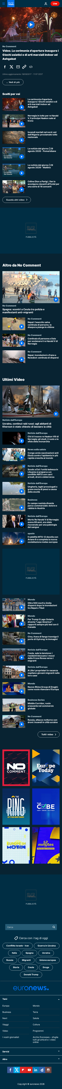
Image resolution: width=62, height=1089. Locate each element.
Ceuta (31, 967)
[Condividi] (18, 66)
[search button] (54, 927)
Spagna (29, 953)
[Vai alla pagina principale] (10, 3)
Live (55, 3)
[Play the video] (31, 24)
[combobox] (31, 927)
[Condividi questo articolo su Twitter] (11, 66)
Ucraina (46, 953)
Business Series (36, 700)
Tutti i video (47, 734)
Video (5, 1031)
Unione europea (47, 960)
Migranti (26, 960)
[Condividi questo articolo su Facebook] (4, 66)
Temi (4, 999)
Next (4, 1018)
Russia (9, 960)
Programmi (38, 1031)
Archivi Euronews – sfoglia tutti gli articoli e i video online (45, 1039)
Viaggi (5, 1024)
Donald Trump (31, 974)
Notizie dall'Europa (12, 420)
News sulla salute (37, 449)
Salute (36, 1018)
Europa (5, 1005)
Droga (46, 967)
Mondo (31, 599)
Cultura (36, 1024)
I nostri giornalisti (10, 1037)
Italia (14, 953)
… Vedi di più (13, 82)
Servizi (5, 1051)
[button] (16, 200)
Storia (16, 967)
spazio (31, 533)
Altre (4, 1059)
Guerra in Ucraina (47, 945)
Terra (35, 1012)
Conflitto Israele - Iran (17, 945)
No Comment (9, 305)
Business (32, 499)
